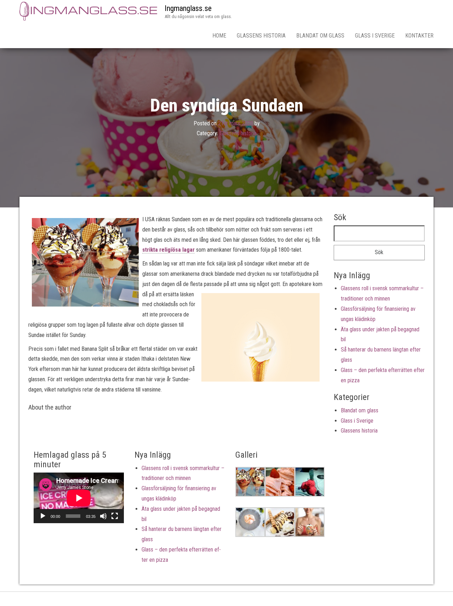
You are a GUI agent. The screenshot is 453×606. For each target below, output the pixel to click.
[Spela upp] (42, 516)
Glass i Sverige (375, 35)
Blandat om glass (320, 35)
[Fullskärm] (114, 516)
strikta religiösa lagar (168, 249)
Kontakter (419, 35)
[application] (79, 498)
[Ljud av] (103, 516)
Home (219, 35)
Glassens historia (261, 35)
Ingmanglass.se (188, 8)
